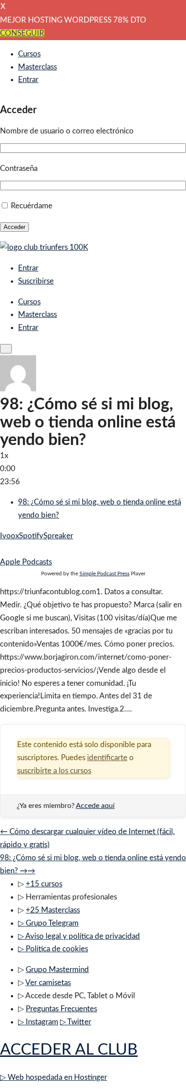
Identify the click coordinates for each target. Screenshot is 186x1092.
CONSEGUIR (22, 33)
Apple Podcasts (26, 562)
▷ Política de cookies (53, 949)
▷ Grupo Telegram (48, 923)
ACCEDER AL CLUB (69, 1050)
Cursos (29, 54)
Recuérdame (31, 206)
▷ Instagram (38, 1022)
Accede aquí (95, 805)
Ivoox (9, 536)
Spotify (31, 536)
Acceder (14, 227)
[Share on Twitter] (11, 549)
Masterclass (37, 67)
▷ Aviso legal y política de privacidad (79, 936)
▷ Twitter (75, 1022)
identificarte (107, 758)
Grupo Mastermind (57, 969)
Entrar (28, 79)
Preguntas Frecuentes (61, 1009)
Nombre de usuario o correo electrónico (67, 131)
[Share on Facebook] (3, 549)
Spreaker (58, 536)
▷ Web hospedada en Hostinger (53, 1077)
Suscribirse (36, 281)
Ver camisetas (48, 982)
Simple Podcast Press (104, 573)
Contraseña (18, 168)
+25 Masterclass (53, 910)
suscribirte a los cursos (54, 771)
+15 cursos (44, 884)
